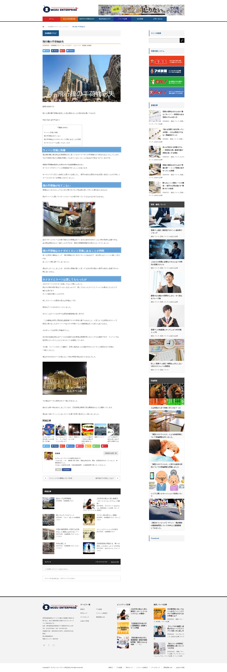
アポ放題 (99, 609)
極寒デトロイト (100, 437)
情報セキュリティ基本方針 (50, 639)
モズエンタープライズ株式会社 (61, 667)
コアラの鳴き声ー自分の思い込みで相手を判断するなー (113, 440)
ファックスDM (177, 656)
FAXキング (83, 613)
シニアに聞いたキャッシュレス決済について (166, 495)
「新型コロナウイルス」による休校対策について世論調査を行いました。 (166, 435)
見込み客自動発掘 (69, 19)
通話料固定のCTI (105, 19)
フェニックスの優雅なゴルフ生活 (60, 478)
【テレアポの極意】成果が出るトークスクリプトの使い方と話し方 (175, 628)
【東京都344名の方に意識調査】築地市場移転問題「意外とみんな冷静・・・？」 (139, 641)
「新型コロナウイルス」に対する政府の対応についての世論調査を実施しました (166, 465)
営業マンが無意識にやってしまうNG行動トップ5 (166, 331)
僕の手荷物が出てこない (52, 136)
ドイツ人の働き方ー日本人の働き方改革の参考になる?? (87, 440)
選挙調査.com (100, 617)
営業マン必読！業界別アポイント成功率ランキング (166, 231)
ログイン (63, 578)
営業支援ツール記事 (106, 508)
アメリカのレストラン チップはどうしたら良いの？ (61, 439)
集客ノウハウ (175, 121)
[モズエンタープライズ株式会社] (61, 9)
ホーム (51, 19)
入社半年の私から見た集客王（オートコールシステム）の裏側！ (108, 501)
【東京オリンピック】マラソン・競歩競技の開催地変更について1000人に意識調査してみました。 (166, 525)
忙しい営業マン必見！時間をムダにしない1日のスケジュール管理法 (166, 365)
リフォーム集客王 (101, 613)
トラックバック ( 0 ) (101, 562)
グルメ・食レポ (69, 517)
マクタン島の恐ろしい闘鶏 (106, 515)
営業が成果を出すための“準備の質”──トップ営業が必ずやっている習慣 (173, 168)
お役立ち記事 (158, 142)
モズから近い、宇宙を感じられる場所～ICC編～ (48, 439)
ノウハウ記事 (122, 19)
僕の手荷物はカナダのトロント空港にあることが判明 (62, 139)
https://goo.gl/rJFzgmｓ (51, 120)
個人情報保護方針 (48, 636)
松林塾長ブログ (56, 45)
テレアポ (160, 656)
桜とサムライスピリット (65, 515)
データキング (84, 617)
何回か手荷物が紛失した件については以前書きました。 (63, 164)
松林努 (89, 45)
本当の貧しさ (61, 543)
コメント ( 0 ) (115, 562)
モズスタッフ (109, 506)
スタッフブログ (66, 45)
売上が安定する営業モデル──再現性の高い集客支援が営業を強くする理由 (173, 150)
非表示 (65, 127)
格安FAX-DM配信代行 (86, 19)
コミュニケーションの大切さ (107, 529)
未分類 (158, 621)
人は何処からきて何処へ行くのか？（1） (166, 408)
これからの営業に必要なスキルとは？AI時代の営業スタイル (166, 263)
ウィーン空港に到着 (51, 132)
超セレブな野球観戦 (63, 498)
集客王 (99, 510)
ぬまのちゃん (109, 548)
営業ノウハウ (164, 236)
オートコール (92, 510)
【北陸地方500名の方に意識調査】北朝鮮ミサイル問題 (139, 625)
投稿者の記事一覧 (111, 453)
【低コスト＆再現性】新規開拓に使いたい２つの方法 (175, 646)
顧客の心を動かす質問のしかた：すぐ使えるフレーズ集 (166, 297)
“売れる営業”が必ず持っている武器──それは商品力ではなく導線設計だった (173, 132)
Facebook (67, 469)
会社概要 (140, 19)
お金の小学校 (84, 621)
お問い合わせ (157, 19)
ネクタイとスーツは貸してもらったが (57, 143)
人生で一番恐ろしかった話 (74, 438)
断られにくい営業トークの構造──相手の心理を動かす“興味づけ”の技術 (173, 185)
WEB (58, 469)
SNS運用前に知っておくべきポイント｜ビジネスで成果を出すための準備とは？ (175, 612)
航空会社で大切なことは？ (105, 478)
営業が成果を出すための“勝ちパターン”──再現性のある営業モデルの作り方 (173, 114)
